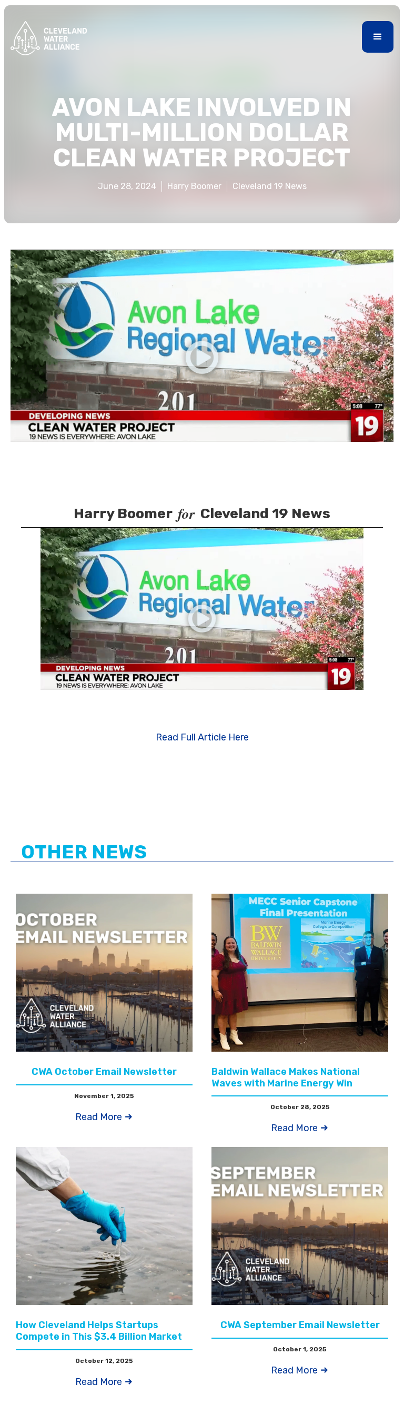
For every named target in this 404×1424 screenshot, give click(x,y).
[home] (49, 38)
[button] (377, 37)
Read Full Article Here (202, 737)
